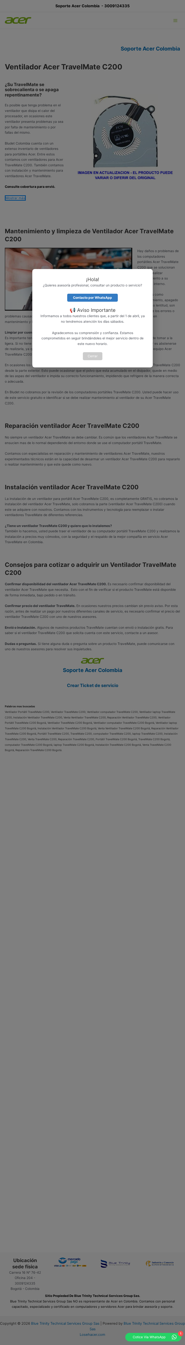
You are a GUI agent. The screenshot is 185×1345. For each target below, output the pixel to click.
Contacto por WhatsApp (92, 298)
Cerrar (93, 356)
